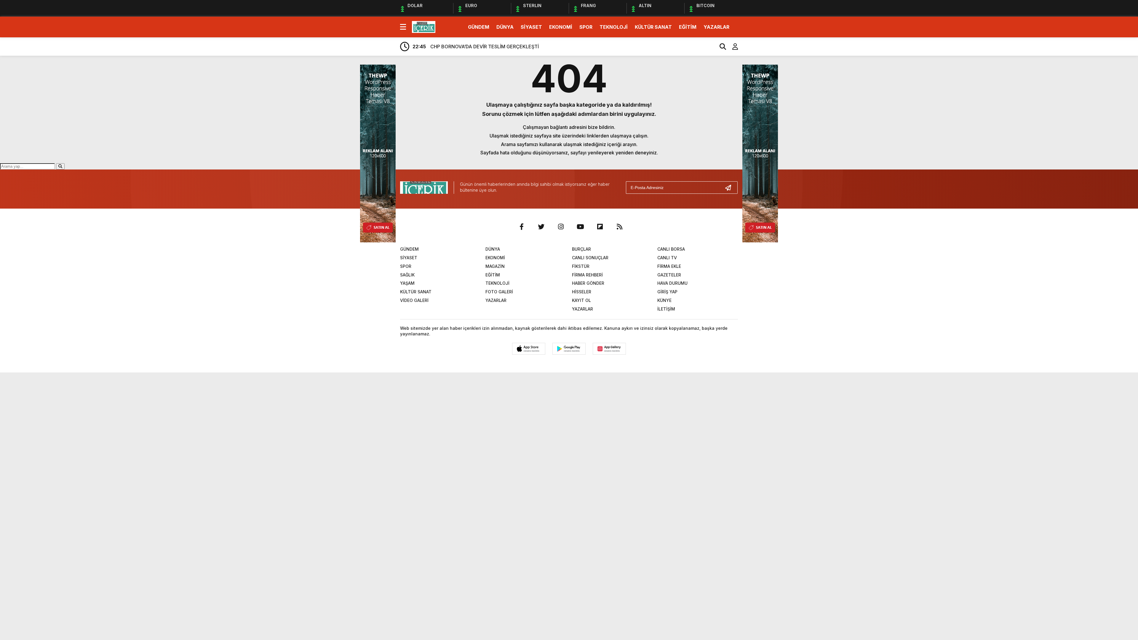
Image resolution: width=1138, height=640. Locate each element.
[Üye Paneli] (732, 46)
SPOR (585, 27)
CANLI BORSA (671, 249)
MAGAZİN (495, 266)
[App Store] (528, 349)
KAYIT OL (581, 300)
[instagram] (560, 226)
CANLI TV (667, 257)
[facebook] (521, 226)
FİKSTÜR (580, 266)
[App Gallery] (609, 349)
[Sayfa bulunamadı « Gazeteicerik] (423, 26)
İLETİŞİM (666, 308)
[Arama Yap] (720, 46)
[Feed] (619, 226)
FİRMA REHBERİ (587, 274)
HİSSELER (581, 291)
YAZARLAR (716, 27)
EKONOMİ (560, 27)
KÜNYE (664, 300)
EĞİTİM (687, 27)
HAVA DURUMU (672, 283)
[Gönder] (730, 187)
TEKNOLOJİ (614, 27)
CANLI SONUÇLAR (590, 257)
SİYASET (531, 27)
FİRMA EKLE (669, 266)
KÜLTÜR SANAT (653, 27)
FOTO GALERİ (499, 291)
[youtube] (580, 226)
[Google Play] (569, 349)
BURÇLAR (581, 249)
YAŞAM (407, 283)
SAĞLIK (407, 274)
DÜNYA (505, 27)
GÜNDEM (478, 27)
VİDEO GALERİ (414, 300)
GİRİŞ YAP (667, 291)
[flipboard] (600, 226)
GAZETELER (669, 274)
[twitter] (541, 226)
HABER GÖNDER (588, 283)
